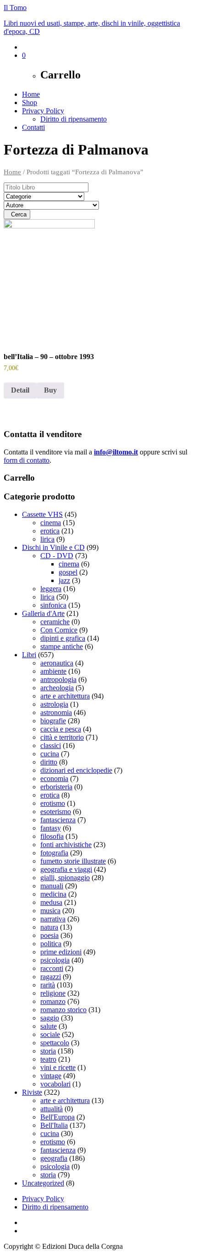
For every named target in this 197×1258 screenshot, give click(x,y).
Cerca (17, 214)
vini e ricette (58, 1067)
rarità (47, 985)
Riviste (32, 1092)
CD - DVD (56, 556)
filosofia (52, 836)
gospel (68, 572)
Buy (50, 390)
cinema (50, 522)
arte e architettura (65, 696)
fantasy (50, 828)
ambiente (53, 671)
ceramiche (55, 622)
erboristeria (56, 787)
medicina (53, 894)
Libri (29, 655)
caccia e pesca (60, 729)
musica (50, 910)
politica (50, 944)
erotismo (52, 803)
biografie (53, 721)
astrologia (54, 704)
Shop (29, 102)
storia (48, 1051)
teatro (48, 1059)
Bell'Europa (57, 1117)
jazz (64, 580)
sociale (50, 1034)
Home (31, 94)
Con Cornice (58, 630)
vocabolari (55, 1084)
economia (54, 778)
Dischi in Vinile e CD (53, 547)
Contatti (33, 127)
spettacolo (54, 1043)
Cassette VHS (42, 514)
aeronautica (56, 663)
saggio (49, 1018)
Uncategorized (43, 1183)
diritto (48, 762)
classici (50, 745)
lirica (47, 539)
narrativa (53, 919)
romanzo (53, 1001)
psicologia (55, 960)
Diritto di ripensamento (73, 119)
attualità (51, 1109)
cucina (49, 754)
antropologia (58, 679)
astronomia (56, 712)
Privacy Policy (43, 111)
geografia (53, 1158)
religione (53, 993)
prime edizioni (61, 952)
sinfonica (53, 605)
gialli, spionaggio (65, 877)
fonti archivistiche (66, 844)
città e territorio (62, 737)
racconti (51, 968)
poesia (49, 935)
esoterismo (55, 811)
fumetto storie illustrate (73, 861)
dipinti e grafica (62, 638)
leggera (50, 589)
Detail (20, 390)
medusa (51, 902)
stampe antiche (61, 646)
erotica (50, 531)
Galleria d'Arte (43, 613)
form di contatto (26, 460)
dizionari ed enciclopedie (76, 770)
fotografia (54, 853)
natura (49, 927)
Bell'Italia (54, 1125)
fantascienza (58, 820)
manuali (51, 886)
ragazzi (50, 977)
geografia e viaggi (66, 869)
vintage (50, 1076)
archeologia (57, 688)
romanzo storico (63, 1010)
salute (48, 1026)
